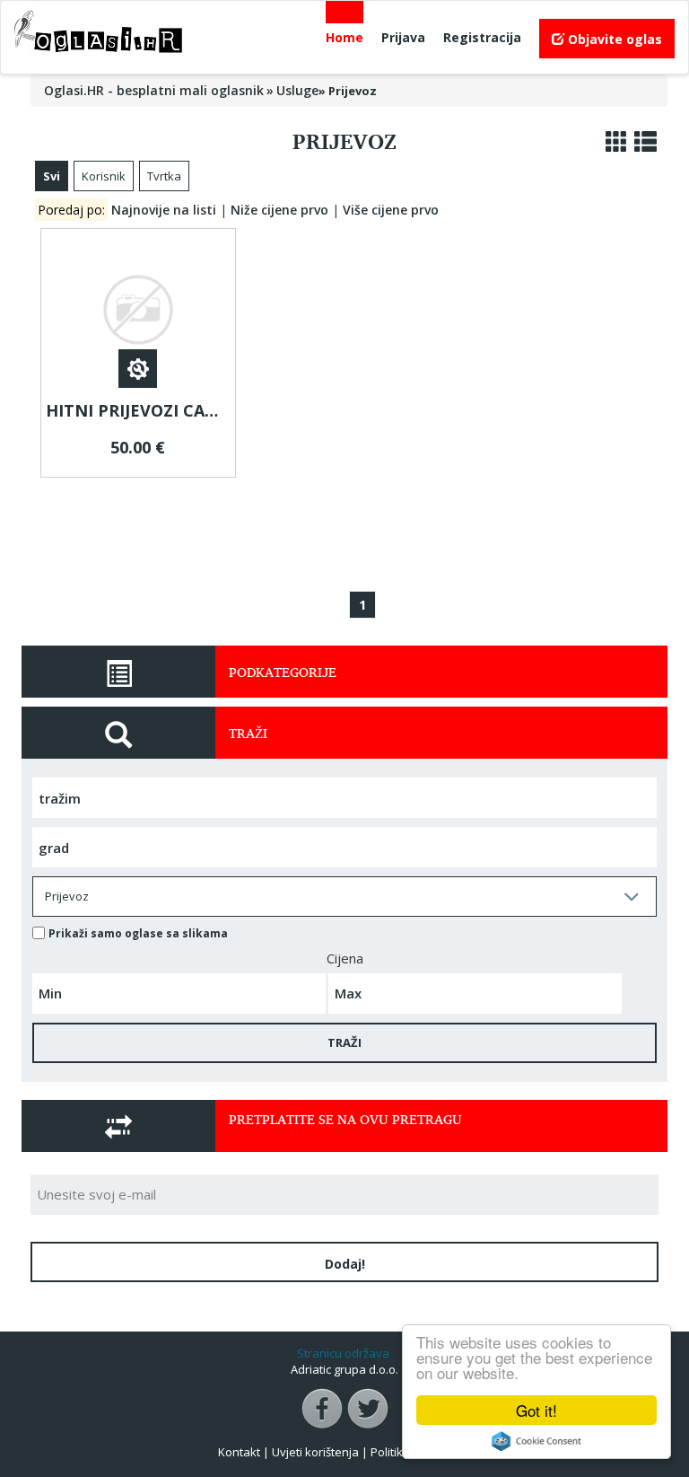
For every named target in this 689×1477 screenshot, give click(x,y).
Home (344, 37)
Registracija (482, 37)
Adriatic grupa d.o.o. (344, 1369)
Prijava (403, 37)
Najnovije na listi (163, 209)
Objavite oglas (613, 39)
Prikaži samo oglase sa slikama (138, 933)
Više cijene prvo (391, 209)
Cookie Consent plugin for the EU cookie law (536, 1441)
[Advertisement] (361, 528)
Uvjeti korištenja (315, 1452)
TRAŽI (344, 1042)
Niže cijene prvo (279, 209)
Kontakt (239, 1452)
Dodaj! (345, 1263)
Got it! (536, 1410)
